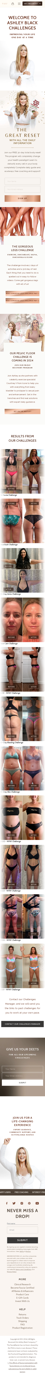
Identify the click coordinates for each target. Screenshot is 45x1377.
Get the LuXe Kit (31, 3)
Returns (22, 1314)
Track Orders (22, 1318)
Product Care (22, 1294)
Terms (22, 1251)
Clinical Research (22, 1284)
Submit (22, 1083)
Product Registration (22, 1328)
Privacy (28, 1251)
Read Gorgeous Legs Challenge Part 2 (22, 301)
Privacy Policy (11, 1272)
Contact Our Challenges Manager (22, 1024)
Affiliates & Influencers (23, 1291)
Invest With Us (22, 1301)
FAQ (22, 1324)
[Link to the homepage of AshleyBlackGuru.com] (5, 3)
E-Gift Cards (22, 1297)
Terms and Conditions (23, 1269)
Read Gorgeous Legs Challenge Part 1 (22, 293)
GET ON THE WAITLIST (22, 411)
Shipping (22, 1321)
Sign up (22, 198)
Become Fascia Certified (22, 1287)
